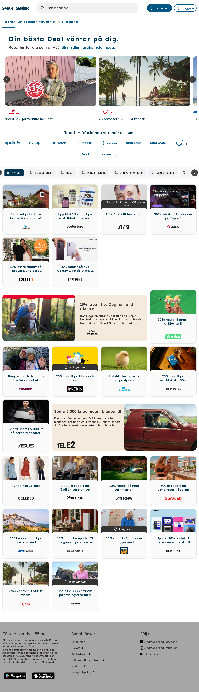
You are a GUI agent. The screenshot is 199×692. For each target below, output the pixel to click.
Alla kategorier (68, 22)
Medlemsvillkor (80, 666)
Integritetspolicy (81, 672)
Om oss (75, 648)
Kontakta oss (79, 654)
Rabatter (8, 22)
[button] (159, 8)
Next (194, 172)
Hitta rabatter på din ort (86, 660)
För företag (78, 641)
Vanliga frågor (27, 22)
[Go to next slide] (192, 79)
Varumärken (47, 22)
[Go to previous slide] (6, 79)
